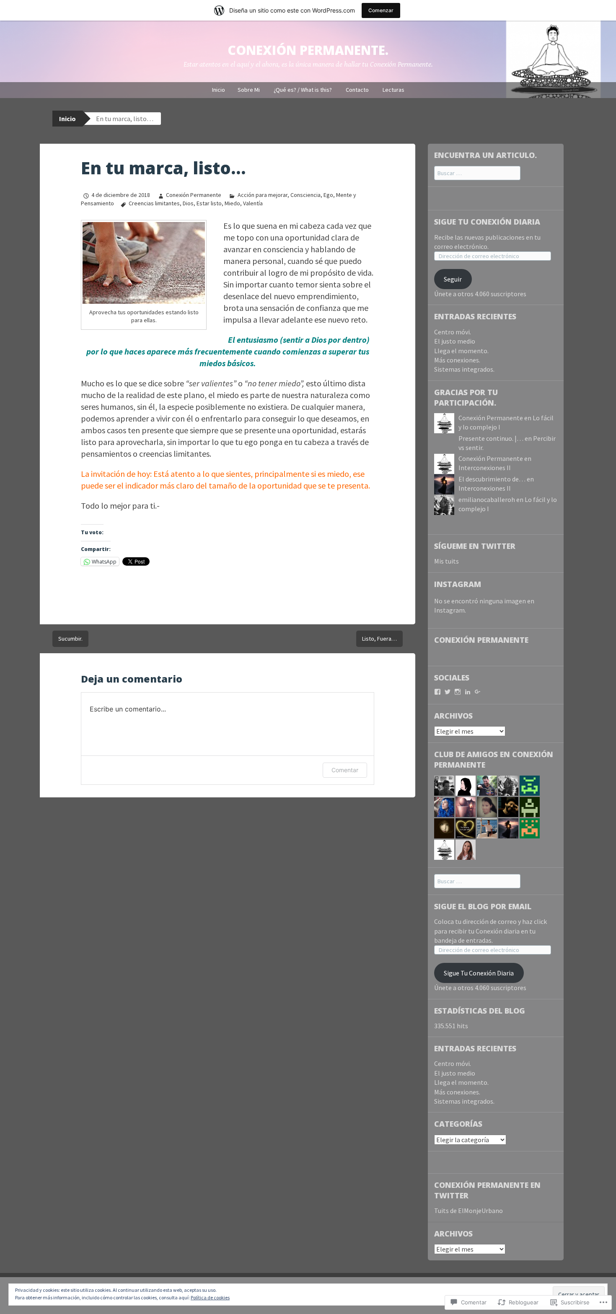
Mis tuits (446, 561)
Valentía (253, 203)
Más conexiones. (457, 360)
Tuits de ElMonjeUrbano (468, 1210)
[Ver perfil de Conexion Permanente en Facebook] (437, 691)
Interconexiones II (484, 467)
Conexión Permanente (193, 195)
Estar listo (209, 203)
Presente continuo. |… (490, 438)
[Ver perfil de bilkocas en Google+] (477, 691)
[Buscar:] (477, 172)
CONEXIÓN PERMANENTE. (308, 50)
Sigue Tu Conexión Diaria (487, 222)
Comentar (344, 769)
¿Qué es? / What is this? (303, 89)
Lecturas (393, 89)
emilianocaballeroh (486, 499)
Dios (188, 203)
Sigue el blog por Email (482, 906)
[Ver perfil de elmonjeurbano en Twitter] (447, 691)
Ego (328, 195)
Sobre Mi (249, 89)
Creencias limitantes (154, 203)
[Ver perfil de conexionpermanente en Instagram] (457, 691)
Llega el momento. (461, 351)
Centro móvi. (452, 332)
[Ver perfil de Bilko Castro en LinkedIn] (467, 691)
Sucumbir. (70, 638)
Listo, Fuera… (379, 638)
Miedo (232, 203)
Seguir (453, 279)
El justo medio (454, 341)
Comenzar (380, 10)
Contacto (357, 89)
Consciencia (305, 195)
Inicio (218, 89)
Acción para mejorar (262, 195)
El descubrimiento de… (491, 479)
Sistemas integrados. (464, 369)
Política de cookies (210, 1297)
